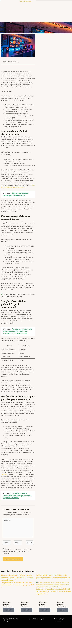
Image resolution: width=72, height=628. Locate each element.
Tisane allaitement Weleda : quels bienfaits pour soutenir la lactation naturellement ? (17, 577)
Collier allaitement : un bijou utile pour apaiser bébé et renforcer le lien (53, 576)
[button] (54, 0)
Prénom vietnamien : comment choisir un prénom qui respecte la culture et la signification (53, 591)
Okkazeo (4, 474)
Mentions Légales (59, 619)
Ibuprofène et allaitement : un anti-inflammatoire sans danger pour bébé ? (18, 585)
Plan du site (57, 621)
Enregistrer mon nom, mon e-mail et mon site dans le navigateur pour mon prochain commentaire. (17, 551)
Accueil (12, 22)
